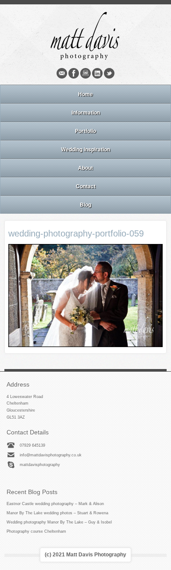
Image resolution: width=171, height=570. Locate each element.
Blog (85, 204)
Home (85, 94)
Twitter (109, 73)
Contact (86, 186)
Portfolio (85, 131)
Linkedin (97, 73)
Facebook (73, 73)
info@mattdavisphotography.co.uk (51, 455)
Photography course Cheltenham (36, 531)
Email (62, 73)
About (85, 168)
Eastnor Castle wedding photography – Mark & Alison (55, 504)
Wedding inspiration (85, 149)
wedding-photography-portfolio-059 (76, 233)
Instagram (85, 73)
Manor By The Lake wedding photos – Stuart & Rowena (57, 513)
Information (85, 112)
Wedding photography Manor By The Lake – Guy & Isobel (59, 522)
